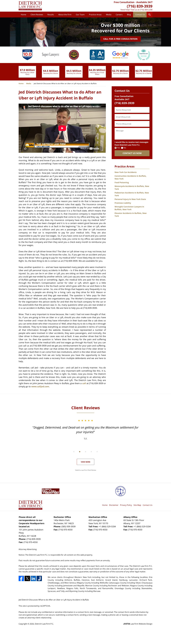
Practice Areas (95, 14)
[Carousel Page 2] (80, 452)
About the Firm (64, 14)
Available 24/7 (144, 2)
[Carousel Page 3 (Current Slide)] (85, 452)
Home (23, 14)
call (84, 383)
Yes (118, 147)
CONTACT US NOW (132, 153)
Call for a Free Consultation (120, 38)
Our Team (80, 14)
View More (85, 462)
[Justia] (39, 578)
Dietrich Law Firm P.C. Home (30, 5)
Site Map (137, 505)
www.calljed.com (40, 386)
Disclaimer (113, 505)
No (125, 147)
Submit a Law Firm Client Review (85, 470)
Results (50, 14)
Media (108, 14)
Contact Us (140, 14)
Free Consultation (124, 2)
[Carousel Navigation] (85, 451)
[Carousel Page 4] (91, 452)
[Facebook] (21, 578)
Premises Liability (123, 203)
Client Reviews (37, 14)
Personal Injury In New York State (130, 199)
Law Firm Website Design (137, 624)
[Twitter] (27, 578)
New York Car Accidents (126, 172)
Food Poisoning (122, 182)
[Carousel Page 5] (97, 452)
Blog (129, 14)
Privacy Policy (126, 505)
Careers (119, 14)
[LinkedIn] (33, 578)
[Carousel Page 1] (74, 452)
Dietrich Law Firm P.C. (44, 624)
